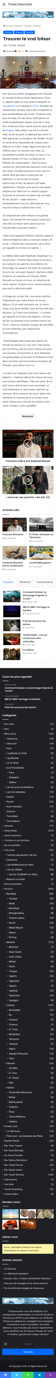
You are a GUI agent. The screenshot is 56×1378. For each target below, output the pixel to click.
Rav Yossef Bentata (14, 1174)
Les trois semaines (16, 792)
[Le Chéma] (11, 654)
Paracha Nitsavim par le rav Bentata (12, 564)
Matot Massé (16, 927)
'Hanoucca (12, 738)
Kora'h (12, 922)
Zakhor (12, 782)
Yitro (11, 1058)
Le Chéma (28, 649)
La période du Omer (17, 753)
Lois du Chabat (14, 869)
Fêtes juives (10, 733)
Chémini (13, 1106)
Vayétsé (13, 990)
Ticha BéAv (12, 816)
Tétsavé (13, 1043)
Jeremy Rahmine (12, 835)
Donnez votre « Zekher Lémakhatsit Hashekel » (27, 1278)
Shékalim (14, 777)
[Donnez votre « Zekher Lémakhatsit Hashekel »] (45, 1213)
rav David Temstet (13, 1155)
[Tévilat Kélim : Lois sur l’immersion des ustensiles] (11, 639)
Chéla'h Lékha (16, 917)
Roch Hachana (14, 806)
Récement (25, 582)
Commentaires (45, 582)
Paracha (18, 26)
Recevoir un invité (16, 879)
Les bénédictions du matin (20, 864)
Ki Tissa (13, 1029)
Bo (10, 1014)
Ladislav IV (12, 105)
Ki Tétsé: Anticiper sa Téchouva (41, 536)
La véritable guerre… (40, 562)
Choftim (13, 1068)
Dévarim (11, 1063)
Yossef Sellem (11, 1194)
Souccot (11, 811)
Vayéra (12, 985)
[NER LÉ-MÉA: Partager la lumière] (11, 611)
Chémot (27, 26)
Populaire (8, 582)
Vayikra (10, 1087)
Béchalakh (14, 1009)
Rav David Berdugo (13, 1150)
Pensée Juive (11, 1126)
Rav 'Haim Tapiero (13, 1145)
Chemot (18, 32)
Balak (12, 903)
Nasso (12, 932)
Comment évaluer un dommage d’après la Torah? (35, 595)
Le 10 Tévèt (13, 763)
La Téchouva (13, 1131)
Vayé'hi (13, 976)
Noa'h (12, 966)
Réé (11, 1082)
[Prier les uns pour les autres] (11, 625)
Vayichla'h (14, 995)
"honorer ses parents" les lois (21, 855)
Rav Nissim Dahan (13, 1170)
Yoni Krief (9, 1184)
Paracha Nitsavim (12, 534)
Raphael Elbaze (11, 1140)
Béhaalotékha (16, 913)
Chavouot (12, 743)
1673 (36, 105)
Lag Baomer (13, 758)
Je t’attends (10, 1268)
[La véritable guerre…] (41, 553)
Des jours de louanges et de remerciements (26, 1283)
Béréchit (11, 942)
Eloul (9, 748)
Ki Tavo (13, 1072)
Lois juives (9, 850)
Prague (10, 130)
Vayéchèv (14, 980)
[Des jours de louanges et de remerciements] (10, 1224)
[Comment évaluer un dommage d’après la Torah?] (11, 596)
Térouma (14, 1039)
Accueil (9, 26)
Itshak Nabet (10, 830)
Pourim (10, 801)
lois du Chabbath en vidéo (23, 874)
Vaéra (12, 1048)
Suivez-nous (10, 1237)
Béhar (12, 1097)
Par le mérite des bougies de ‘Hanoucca (24, 1288)
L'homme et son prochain (16, 840)
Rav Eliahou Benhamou (15, 1160)
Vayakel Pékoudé (18, 1053)
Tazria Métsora (17, 1116)
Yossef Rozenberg (13, 1189)
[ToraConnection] (20, 4)
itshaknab (10, 51)
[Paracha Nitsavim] (14, 524)
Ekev (6, 729)
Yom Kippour (13, 821)
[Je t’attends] (10, 1213)
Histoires (8, 826)
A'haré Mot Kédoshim (20, 1092)
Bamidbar (11, 893)
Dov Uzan (9, 724)
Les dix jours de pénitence (20, 787)
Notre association (13, 884)
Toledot (13, 971)
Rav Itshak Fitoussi (13, 1165)
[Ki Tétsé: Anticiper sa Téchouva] (41, 524)
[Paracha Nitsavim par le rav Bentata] (14, 553)
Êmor (12, 1111)
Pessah (10, 796)
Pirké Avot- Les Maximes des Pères (25, 1136)
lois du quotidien (12, 845)
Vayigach (14, 1000)
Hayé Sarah (15, 951)
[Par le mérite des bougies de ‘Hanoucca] (28, 1224)
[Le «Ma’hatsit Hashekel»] (28, 1213)
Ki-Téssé (14, 1077)
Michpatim (14, 1034)
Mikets (12, 961)
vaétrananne (10, 1179)
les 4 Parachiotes (15, 767)
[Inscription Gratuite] (28, 14)
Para (11, 772)
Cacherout (12, 859)
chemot (28, 416)
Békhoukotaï (16, 1102)
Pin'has (13, 937)
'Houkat (13, 898)
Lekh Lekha (15, 956)
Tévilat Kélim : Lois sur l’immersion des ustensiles (35, 638)
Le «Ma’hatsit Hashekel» (16, 1273)
